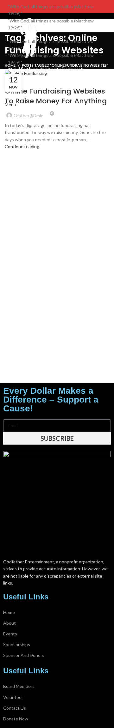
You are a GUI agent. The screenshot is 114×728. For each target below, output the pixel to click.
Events (10, 633)
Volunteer (13, 697)
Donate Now (15, 718)
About (9, 623)
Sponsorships (16, 644)
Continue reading (22, 146)
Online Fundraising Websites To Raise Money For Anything (56, 96)
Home (9, 612)
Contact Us (14, 708)
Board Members (19, 686)
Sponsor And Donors (23, 655)
